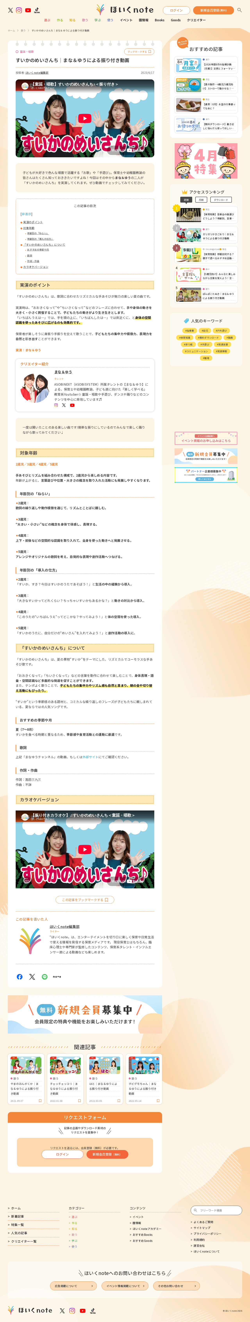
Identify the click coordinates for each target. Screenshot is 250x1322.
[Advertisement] (206, 399)
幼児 (205, 330)
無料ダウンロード (209, 337)
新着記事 (17, 1216)
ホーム (11, 30)
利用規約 (199, 1240)
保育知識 (185, 337)
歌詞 (29, 255)
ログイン (176, 10)
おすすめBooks (143, 1235)
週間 (186, 199)
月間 (201, 199)
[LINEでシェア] (44, 977)
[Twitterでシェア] (32, 977)
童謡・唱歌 (27, 51)
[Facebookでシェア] (19, 977)
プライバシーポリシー (207, 1234)
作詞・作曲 (33, 261)
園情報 (143, 20)
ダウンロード (221, 199)
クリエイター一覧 (24, 1241)
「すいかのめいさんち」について (44, 244)
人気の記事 (19, 1232)
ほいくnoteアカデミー (147, 1229)
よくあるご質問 (203, 1222)
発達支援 (223, 344)
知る (72, 20)
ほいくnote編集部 (37, 73)
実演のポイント (33, 222)
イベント (126, 20)
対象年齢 (28, 228)
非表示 (26, 214)
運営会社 (199, 1245)
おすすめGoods (143, 1241)
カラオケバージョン (35, 267)
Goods (176, 20)
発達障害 (222, 351)
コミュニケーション (197, 351)
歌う (85, 20)
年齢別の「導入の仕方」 (40, 238)
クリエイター (196, 20)
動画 (230, 337)
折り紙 (189, 344)
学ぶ (98, 20)
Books (160, 20)
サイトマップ (202, 1228)
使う (110, 20)
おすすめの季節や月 (38, 249)
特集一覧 (17, 1224)
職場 (206, 358)
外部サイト (91, 756)
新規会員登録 (213, 10)
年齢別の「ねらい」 (38, 233)
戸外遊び (222, 330)
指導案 (190, 330)
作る (60, 20)
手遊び (205, 344)
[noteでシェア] (57, 977)
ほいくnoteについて (207, 1251)
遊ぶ (47, 20)
